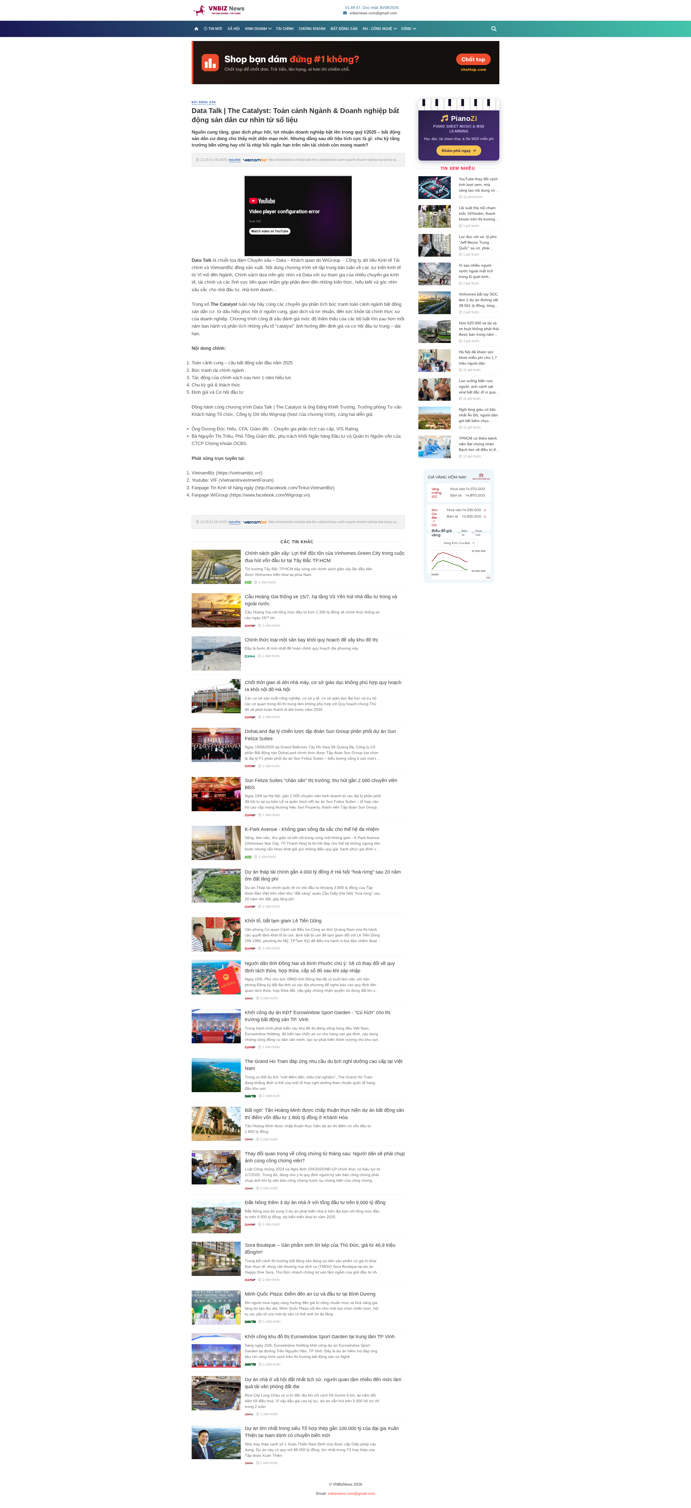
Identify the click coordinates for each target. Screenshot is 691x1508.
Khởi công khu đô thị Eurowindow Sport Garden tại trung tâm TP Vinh (320, 1336)
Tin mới (214, 29)
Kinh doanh (256, 29)
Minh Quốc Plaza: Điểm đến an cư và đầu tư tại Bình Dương (310, 1294)
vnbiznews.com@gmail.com (373, 13)
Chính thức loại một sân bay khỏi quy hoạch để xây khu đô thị (311, 640)
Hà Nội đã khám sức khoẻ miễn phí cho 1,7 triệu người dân (478, 357)
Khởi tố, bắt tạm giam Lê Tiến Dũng (283, 920)
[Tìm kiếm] (494, 29)
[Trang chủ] (196, 29)
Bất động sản (344, 29)
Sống (406, 29)
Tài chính (284, 29)
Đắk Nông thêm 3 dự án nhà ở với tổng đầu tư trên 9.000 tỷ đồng (315, 1202)
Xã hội (234, 29)
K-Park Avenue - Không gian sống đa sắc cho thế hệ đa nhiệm (312, 829)
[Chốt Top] (345, 62)
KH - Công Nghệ (377, 29)
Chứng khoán (312, 29)
